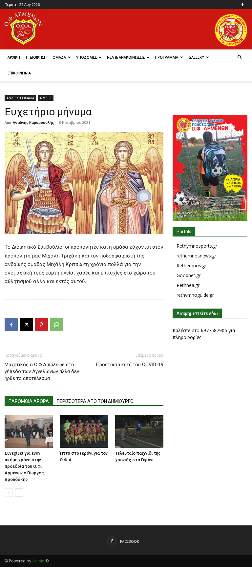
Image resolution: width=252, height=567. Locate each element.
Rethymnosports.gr (197, 246)
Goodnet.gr (188, 275)
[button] (239, 57)
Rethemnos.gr (191, 265)
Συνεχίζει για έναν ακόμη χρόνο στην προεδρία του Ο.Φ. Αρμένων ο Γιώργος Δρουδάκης (24, 466)
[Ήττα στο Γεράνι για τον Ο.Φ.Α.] (84, 431)
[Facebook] (242, 4)
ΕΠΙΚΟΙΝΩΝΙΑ (19, 72)
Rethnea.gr (188, 285)
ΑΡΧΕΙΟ (46, 98)
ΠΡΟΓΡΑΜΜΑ (166, 57)
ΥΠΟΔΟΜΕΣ (86, 57)
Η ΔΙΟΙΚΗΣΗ (36, 57)
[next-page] (19, 492)
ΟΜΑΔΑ (59, 57)
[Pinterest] (41, 324)
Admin (38, 561)
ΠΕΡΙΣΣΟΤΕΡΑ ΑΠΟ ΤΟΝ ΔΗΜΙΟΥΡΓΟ (95, 401)
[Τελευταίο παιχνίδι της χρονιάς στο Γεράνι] (139, 431)
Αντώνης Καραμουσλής (33, 122)
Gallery (196, 57)
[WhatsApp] (56, 324)
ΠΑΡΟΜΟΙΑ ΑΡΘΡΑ (29, 401)
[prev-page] (9, 492)
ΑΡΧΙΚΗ (14, 57)
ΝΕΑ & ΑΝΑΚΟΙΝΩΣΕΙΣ (126, 57)
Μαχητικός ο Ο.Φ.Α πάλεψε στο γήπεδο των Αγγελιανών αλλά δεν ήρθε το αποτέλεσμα (42, 371)
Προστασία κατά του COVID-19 (129, 365)
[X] (26, 324)
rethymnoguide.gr (195, 295)
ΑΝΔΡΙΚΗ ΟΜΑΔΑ (20, 98)
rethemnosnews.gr (196, 256)
